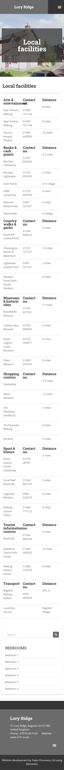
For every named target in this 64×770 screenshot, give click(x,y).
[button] (59, 7)
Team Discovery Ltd (43, 760)
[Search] (56, 634)
